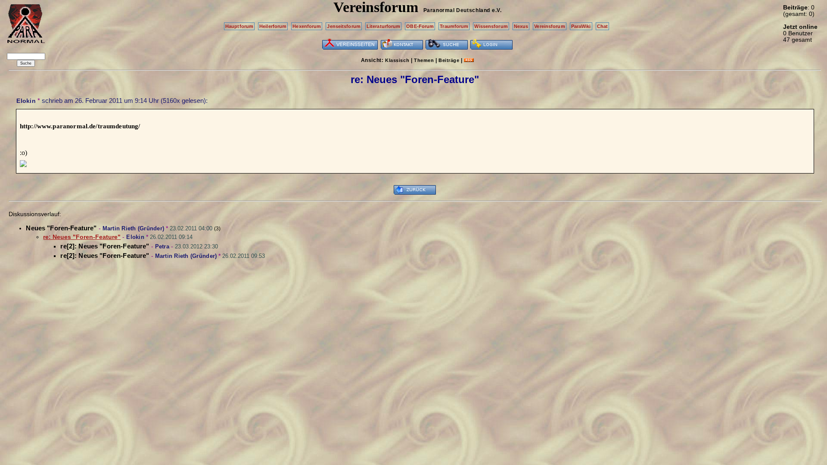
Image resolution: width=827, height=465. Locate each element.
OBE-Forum (420, 26)
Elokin (26, 100)
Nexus (521, 26)
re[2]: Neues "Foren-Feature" (104, 246)
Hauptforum (239, 26)
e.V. (496, 10)
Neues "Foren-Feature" (61, 228)
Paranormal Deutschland (456, 10)
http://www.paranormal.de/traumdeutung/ (80, 126)
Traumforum (454, 26)
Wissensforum (490, 26)
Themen (424, 60)
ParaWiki (581, 26)
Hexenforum (306, 26)
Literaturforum (384, 26)
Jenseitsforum (343, 26)
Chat (602, 26)
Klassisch (397, 60)
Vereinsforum (549, 26)
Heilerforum (272, 26)
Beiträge (448, 60)
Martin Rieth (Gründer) (134, 228)
